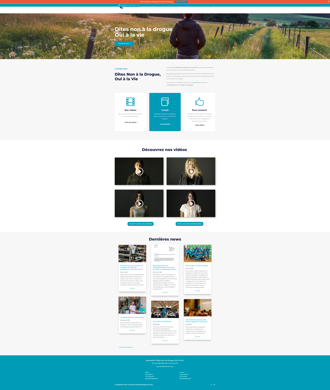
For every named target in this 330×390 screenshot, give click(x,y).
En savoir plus (123, 43)
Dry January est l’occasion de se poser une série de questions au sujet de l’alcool (131, 267)
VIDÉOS (184, 6)
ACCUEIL (158, 6)
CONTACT (205, 6)
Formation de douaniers (162, 321)
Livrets (165, 110)
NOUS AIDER (199, 125)
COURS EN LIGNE (195, 6)
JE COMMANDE (165, 124)
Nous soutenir (199, 110)
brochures (197, 82)
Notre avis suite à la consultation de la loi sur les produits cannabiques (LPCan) (164, 267)
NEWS (166, 6)
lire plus (132, 288)
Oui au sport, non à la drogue (197, 266)
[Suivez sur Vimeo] (214, 385)
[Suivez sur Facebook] (211, 385)
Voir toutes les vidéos (140, 224)
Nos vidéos (130, 110)
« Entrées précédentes (126, 347)
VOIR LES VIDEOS (130, 122)
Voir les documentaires (189, 224)
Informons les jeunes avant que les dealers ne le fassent (196, 321)
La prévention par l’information (132, 317)
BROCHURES (174, 6)
